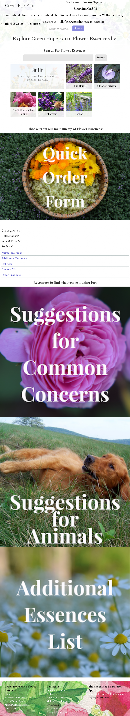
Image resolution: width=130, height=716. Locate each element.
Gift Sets (7, 264)
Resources (33, 23)
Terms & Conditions (57, 712)
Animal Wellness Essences (17, 704)
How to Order (12, 708)
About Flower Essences (27, 15)
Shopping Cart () (85, 8)
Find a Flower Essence (16, 701)
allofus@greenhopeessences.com (82, 21)
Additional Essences (14, 258)
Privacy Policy (53, 708)
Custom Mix (9, 269)
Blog (120, 15)
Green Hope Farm (20, 5)
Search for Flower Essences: (65, 50)
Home (5, 15)
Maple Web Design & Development (106, 693)
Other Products (11, 275)
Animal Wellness (103, 15)
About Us (51, 15)
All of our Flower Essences (18, 697)
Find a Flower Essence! (74, 15)
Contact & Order (12, 23)
